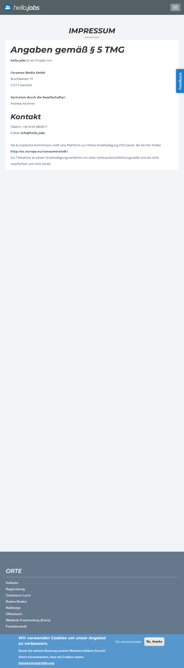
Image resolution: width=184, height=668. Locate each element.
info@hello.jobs (33, 133)
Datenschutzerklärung (36, 663)
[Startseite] (92, 7)
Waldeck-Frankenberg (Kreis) (28, 620)
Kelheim (12, 583)
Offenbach (14, 614)
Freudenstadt (16, 626)
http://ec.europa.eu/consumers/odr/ (39, 151)
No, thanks (154, 641)
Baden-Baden (16, 601)
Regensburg (15, 589)
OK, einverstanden (128, 642)
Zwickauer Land (18, 595)
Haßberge (13, 608)
